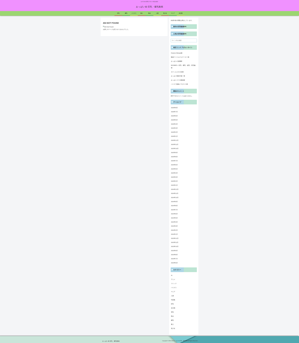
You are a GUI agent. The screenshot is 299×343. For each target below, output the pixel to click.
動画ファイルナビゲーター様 (180, 57)
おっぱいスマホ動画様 (178, 80)
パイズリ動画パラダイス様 (179, 84)
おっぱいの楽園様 (176, 61)
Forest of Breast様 (176, 53)
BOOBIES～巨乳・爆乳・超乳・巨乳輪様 (183, 67)
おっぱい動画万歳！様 (178, 76)
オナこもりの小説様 (177, 72)
